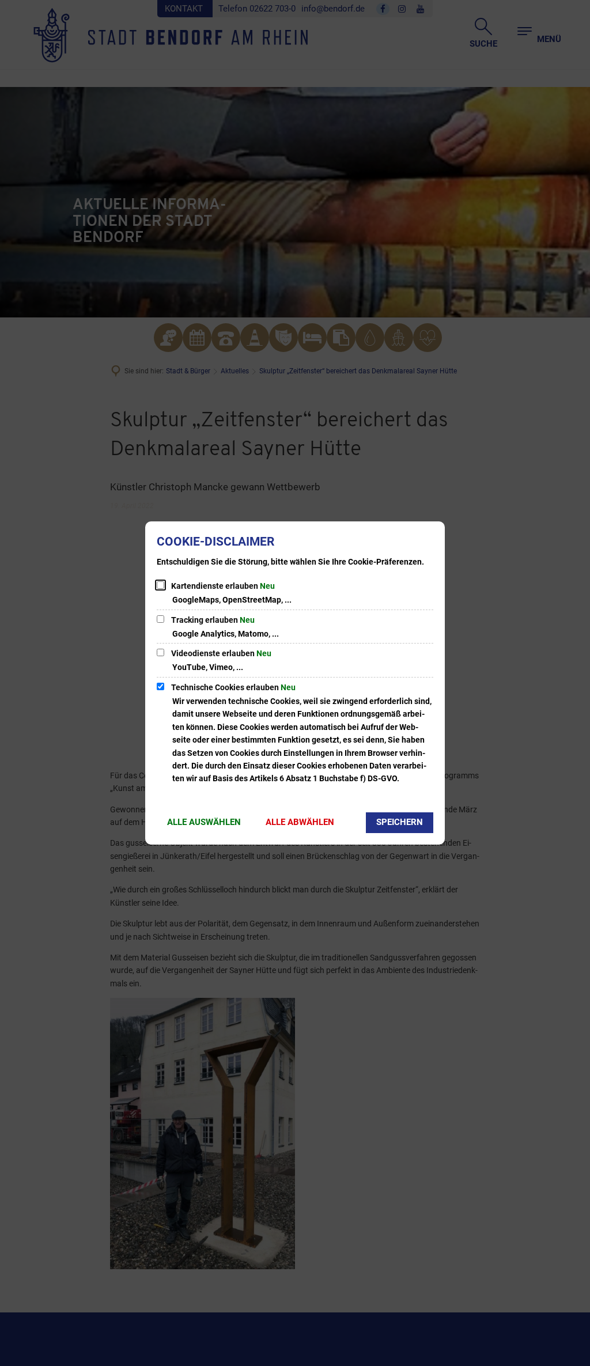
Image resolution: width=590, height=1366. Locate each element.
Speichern (399, 822)
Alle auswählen (204, 822)
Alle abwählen (300, 822)
